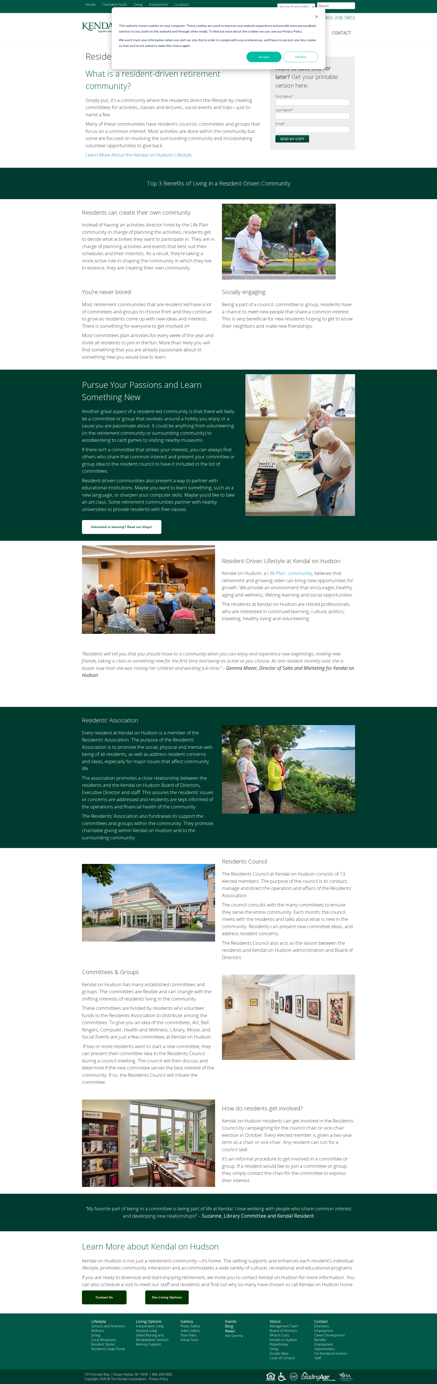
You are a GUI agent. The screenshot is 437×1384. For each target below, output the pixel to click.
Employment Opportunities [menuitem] (324, 1346)
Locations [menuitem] (182, 4)
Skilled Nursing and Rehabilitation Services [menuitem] (152, 1337)
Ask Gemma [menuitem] (234, 1335)
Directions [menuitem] (321, 1326)
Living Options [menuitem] (149, 1321)
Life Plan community (289, 573)
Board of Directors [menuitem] (283, 1330)
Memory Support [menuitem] (148, 1344)
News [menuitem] (230, 1331)
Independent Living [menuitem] (149, 1326)
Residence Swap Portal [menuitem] (108, 1349)
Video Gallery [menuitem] (190, 1330)
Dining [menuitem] (95, 1335)
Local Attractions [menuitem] (103, 1340)
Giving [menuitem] (138, 4)
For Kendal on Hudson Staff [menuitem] (330, 1355)
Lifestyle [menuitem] (98, 1321)
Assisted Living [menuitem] (146, 1330)
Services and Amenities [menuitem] (108, 1326)
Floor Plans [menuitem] (188, 1335)
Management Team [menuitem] (284, 1326)
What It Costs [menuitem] (279, 1335)
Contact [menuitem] (341, 33)
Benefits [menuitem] (320, 1340)
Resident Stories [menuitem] (103, 1344)
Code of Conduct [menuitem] (282, 1358)
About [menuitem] (275, 1321)
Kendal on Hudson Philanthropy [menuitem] (283, 1342)
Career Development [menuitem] (329, 1335)
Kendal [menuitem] (90, 4)
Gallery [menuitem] (186, 1321)
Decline (300, 57)
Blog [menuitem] (229, 1326)
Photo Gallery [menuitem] (190, 1326)
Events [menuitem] (230, 1321)
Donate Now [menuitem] (279, 1353)
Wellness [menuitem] (97, 1330)
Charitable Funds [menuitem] (114, 4)
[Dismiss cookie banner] (316, 17)
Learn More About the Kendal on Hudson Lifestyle (139, 155)
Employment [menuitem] (158, 4)
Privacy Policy (158, 1379)
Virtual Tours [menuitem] (189, 1340)
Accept (264, 57)
